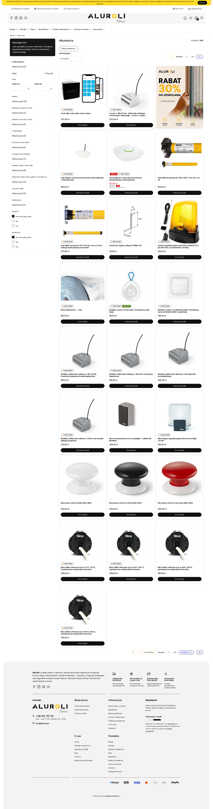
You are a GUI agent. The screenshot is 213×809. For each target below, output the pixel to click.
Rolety (202, 3)
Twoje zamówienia (82, 706)
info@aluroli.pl (196, 9)
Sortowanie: (65, 53)
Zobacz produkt (82, 193)
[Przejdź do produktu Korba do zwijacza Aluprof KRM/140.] (131, 221)
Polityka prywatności (116, 721)
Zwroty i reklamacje (116, 717)
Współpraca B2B (81, 749)
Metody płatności (115, 713)
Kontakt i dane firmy (82, 745)
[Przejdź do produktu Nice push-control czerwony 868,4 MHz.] (180, 479)
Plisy (110, 753)
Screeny (111, 768)
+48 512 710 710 (45, 716)
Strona (179, 57)
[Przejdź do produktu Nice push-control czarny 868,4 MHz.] (131, 479)
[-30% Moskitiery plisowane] (179, 97)
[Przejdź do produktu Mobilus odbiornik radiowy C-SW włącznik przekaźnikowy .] (180, 350)
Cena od (15, 84)
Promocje (112, 724)
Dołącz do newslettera (157, 720)
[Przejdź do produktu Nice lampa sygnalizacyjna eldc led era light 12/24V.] (180, 414)
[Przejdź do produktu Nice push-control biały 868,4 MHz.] (83, 479)
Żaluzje (111, 745)
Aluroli (12, 35)
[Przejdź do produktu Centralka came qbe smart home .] (83, 89)
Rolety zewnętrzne (115, 760)
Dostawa (112, 728)
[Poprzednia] (4, 2)
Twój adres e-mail (153, 716)
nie (17, 226)
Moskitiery (112, 757)
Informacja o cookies (117, 706)
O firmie (77, 757)
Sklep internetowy (105, 796)
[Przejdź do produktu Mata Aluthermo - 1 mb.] (83, 286)
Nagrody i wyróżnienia (83, 760)
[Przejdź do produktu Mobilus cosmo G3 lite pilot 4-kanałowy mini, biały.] (131, 286)
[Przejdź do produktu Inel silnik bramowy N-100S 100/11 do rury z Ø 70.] (180, 154)
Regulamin (112, 710)
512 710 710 (179, 9)
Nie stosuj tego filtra (23, 216)
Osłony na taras (114, 764)
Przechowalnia (80, 713)
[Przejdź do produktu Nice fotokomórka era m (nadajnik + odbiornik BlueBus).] (131, 414)
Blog (76, 753)
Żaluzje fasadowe (68, 48)
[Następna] (208, 2)
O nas (76, 742)
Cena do (38, 84)
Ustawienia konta (81, 710)
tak (17, 221)
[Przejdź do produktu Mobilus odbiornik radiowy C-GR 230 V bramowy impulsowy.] (131, 350)
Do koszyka (82, 125)
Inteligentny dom (115, 771)
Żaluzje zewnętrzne (116, 749)
